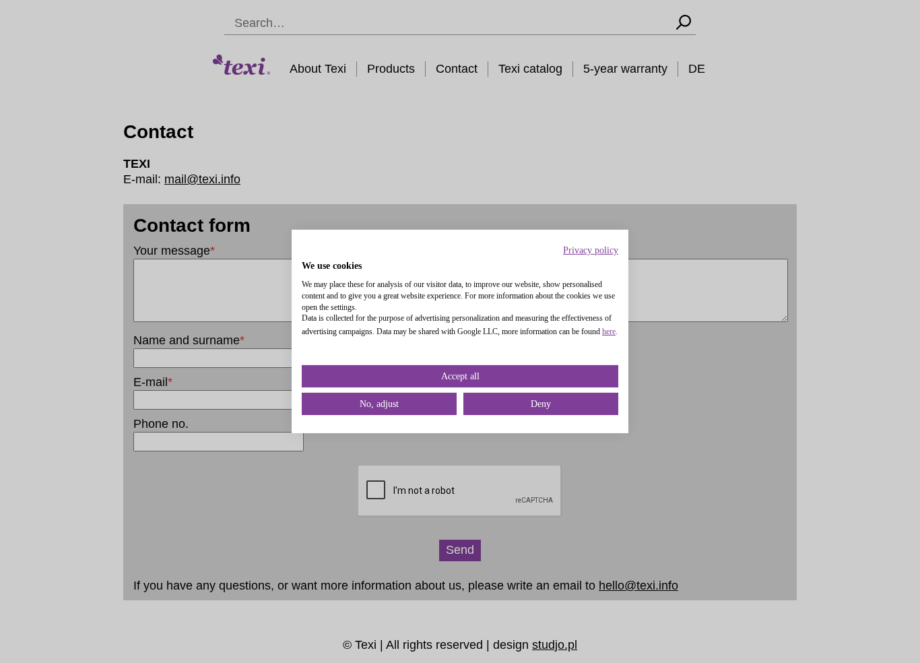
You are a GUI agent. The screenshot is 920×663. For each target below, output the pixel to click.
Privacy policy (590, 250)
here (609, 331)
